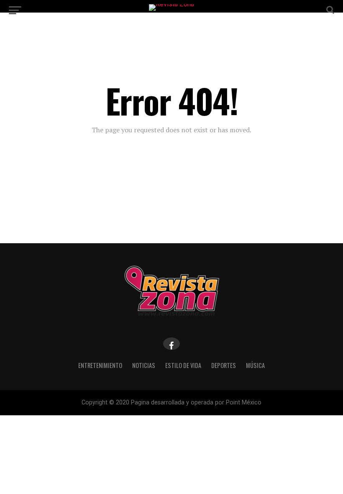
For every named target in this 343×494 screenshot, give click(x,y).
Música (255, 365)
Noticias (143, 365)
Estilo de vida (183, 365)
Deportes (223, 365)
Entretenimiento (100, 365)
